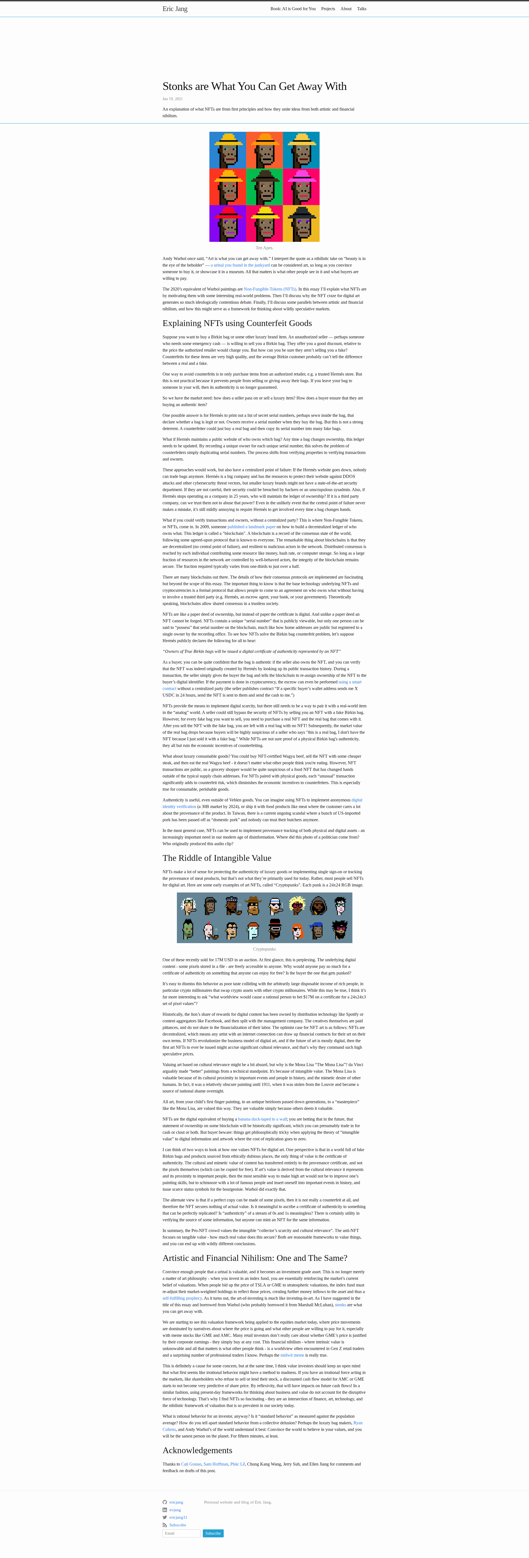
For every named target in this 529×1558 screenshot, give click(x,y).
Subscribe (213, 1533)
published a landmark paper (252, 526)
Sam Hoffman (216, 1464)
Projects (328, 8)
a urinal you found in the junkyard (240, 265)
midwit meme (292, 1355)
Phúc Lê (237, 1464)
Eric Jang (175, 9)
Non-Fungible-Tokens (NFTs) (270, 289)
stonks (340, 1304)
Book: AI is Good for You (293, 8)
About (346, 8)
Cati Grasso (191, 1464)
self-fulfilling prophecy (182, 1298)
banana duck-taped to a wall (262, 1119)
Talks (361, 8)
